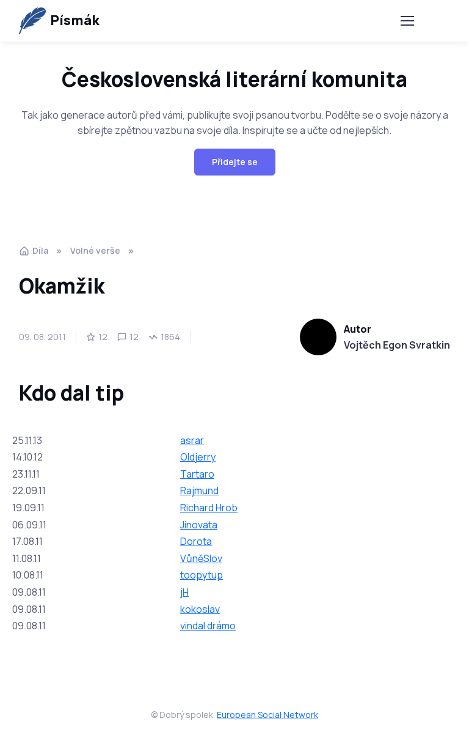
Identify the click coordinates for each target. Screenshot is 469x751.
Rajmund (199, 490)
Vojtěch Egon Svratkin (397, 345)
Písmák (74, 20)
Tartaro (197, 474)
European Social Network (267, 714)
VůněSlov (201, 558)
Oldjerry (198, 457)
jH (184, 592)
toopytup (201, 575)
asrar (192, 440)
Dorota (196, 541)
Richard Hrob (209, 507)
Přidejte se (235, 162)
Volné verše (95, 250)
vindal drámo (208, 625)
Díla (40, 250)
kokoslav (200, 609)
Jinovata (198, 524)
